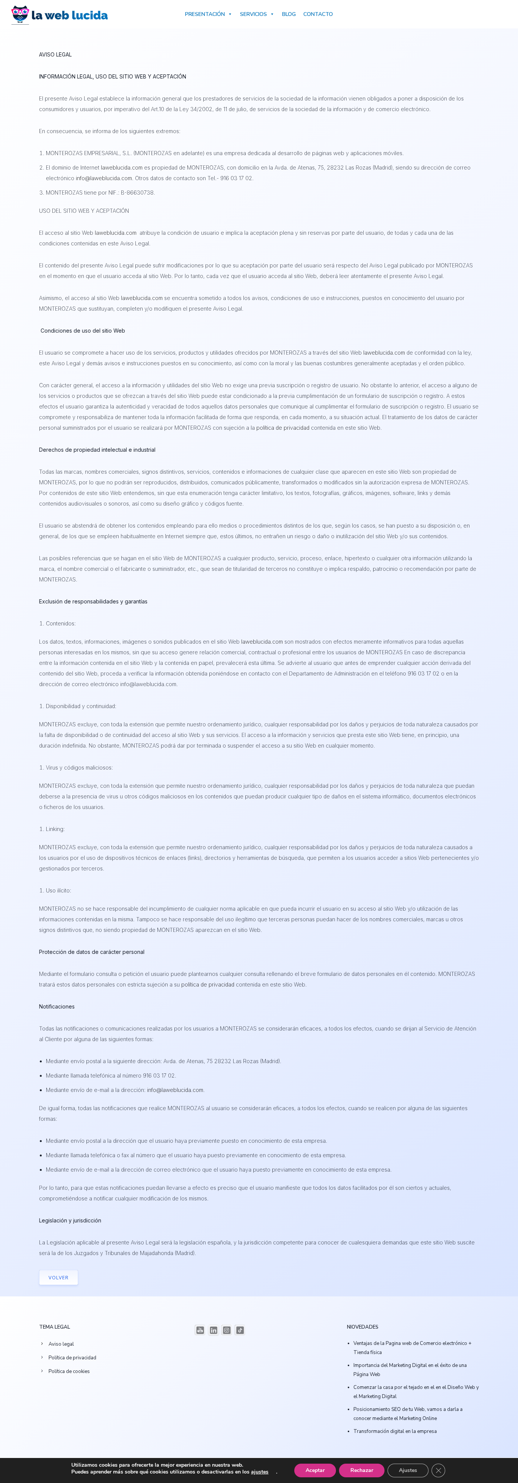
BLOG (289, 14)
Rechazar (361, 1470)
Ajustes (408, 1470)
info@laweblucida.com (104, 178)
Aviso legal (61, 1344)
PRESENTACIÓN (205, 14)
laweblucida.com (122, 167)
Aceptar (315, 1470)
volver (59, 1277)
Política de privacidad (72, 1357)
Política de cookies (69, 1371)
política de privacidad (282, 427)
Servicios (253, 14)
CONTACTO (318, 14)
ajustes (259, 1472)
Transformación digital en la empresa (395, 1431)
